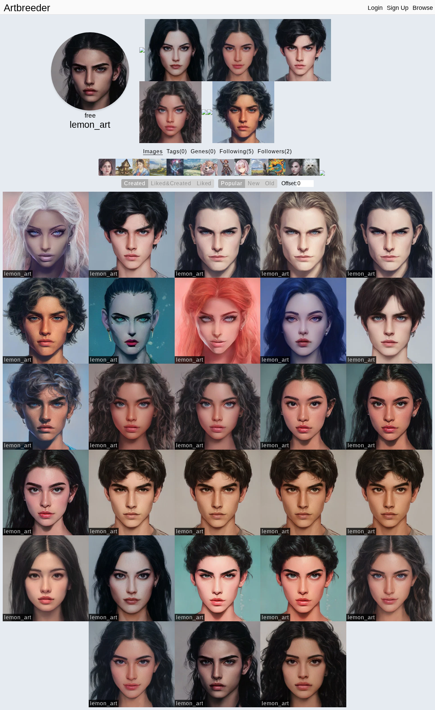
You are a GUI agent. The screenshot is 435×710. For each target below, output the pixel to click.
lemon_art (17, 274)
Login (375, 7)
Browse (423, 7)
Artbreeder (27, 7)
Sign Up (397, 7)
